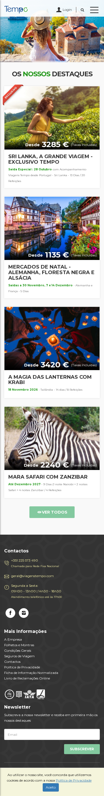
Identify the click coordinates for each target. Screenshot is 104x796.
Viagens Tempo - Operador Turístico (29, 10)
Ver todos (54, 512)
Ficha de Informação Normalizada (31, 673)
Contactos (12, 661)
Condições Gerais (17, 650)
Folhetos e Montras (19, 645)
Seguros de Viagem (19, 656)
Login (67, 9)
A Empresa (13, 639)
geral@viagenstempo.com (32, 576)
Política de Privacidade (22, 667)
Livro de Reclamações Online (27, 678)
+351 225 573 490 (35, 563)
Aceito (51, 787)
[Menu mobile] (94, 11)
